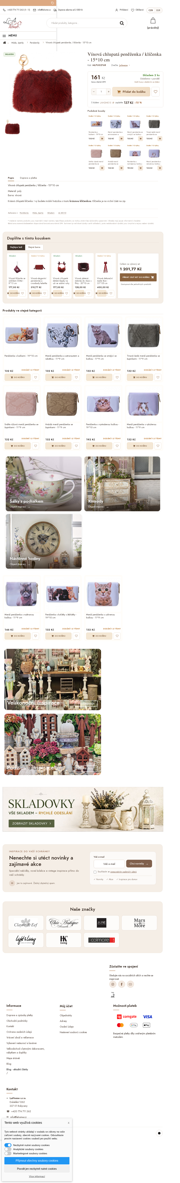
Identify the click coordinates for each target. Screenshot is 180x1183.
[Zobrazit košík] (153, 20)
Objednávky (66, 1015)
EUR (158, 10)
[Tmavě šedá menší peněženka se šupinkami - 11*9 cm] (144, 335)
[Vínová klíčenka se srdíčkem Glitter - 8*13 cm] (17, 267)
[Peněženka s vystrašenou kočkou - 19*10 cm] (103, 404)
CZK (151, 10)
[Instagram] (112, 984)
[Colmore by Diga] (101, 940)
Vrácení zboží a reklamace (20, 1037)
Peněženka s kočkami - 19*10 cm (21, 355)
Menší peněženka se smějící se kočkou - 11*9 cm (101, 357)
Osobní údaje (66, 1026)
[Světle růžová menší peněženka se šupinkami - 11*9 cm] (22, 404)
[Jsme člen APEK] (112, 995)
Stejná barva (34, 247)
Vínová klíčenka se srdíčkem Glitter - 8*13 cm (17, 281)
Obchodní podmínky (17, 1020)
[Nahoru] (159, 1133)
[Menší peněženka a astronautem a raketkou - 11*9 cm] (62, 335)
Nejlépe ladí (16, 247)
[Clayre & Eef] (26, 922)
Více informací (37, 1176)
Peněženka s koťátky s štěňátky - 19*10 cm (60, 616)
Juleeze (123, 65)
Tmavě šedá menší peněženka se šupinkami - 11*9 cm (143, 357)
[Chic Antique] (64, 922)
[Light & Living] (26, 940)
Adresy (63, 1021)
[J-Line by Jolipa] (101, 922)
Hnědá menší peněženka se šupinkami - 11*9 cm (59, 426)
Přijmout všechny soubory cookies (37, 1160)
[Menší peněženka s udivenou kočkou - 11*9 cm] (103, 594)
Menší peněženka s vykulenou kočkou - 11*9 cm (141, 426)
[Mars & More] (139, 922)
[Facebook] (121, 984)
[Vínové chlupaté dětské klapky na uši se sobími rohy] (61, 267)
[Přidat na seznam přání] (156, 91)
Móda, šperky (17, 42)
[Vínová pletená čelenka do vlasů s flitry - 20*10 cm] (83, 267)
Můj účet (66, 1006)
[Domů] (7, 42)
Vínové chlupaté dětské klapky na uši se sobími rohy (61, 281)
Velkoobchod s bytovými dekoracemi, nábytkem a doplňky (26, 1050)
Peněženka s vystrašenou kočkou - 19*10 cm (102, 426)
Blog (9, 1064)
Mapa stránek (13, 1058)
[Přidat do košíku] (102, 138)
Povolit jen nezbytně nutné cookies (37, 1168)
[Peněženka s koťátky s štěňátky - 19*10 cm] (62, 594)
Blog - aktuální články (17, 1069)
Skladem (50, 212)
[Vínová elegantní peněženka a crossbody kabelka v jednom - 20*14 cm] (39, 267)
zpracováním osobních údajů (123, 871)
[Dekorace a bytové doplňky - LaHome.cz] (13, 23)
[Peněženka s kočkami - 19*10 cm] (22, 335)
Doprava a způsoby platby (20, 1015)
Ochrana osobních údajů (19, 1032)
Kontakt (10, 1026)
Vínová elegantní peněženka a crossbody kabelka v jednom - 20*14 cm (39, 281)
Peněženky (34, 42)
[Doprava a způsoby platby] (135, 1022)
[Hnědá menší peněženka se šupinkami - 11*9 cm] (62, 404)
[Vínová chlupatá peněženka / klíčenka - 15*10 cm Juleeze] (12, 127)
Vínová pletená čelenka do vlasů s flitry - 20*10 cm (83, 281)
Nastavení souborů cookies (73, 1032)
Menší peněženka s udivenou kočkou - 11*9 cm (100, 616)
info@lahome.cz (18, 1117)
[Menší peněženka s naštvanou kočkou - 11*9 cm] (22, 594)
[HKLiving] (64, 940)
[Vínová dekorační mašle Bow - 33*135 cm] (105, 267)
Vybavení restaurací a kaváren (22, 1043)
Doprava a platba (28, 178)
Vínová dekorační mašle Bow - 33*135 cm (105, 281)
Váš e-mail (99, 857)
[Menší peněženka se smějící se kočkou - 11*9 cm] (103, 335)
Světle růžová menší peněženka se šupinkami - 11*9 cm (21, 426)
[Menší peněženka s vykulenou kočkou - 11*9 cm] (144, 404)
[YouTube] (130, 984)
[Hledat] (121, 23)
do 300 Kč (62, 212)
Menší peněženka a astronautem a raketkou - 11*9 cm (62, 357)
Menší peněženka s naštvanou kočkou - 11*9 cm (19, 616)
